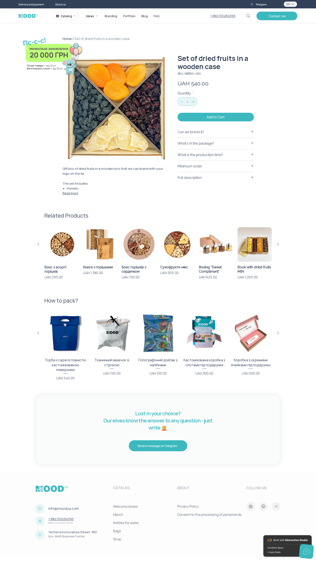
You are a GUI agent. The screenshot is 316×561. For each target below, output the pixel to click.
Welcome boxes (125, 506)
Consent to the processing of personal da (207, 514)
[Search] (248, 15)
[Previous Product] (38, 244)
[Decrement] (181, 101)
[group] (158, 255)
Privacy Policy (188, 506)
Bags (117, 531)
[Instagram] (250, 506)
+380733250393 (223, 16)
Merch (118, 514)
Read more (70, 193)
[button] (276, 16)
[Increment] (194, 101)
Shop (117, 539)
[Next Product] (278, 244)
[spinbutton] (187, 101)
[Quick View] (61, 244)
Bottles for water (126, 522)
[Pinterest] (263, 506)
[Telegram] (276, 506)
